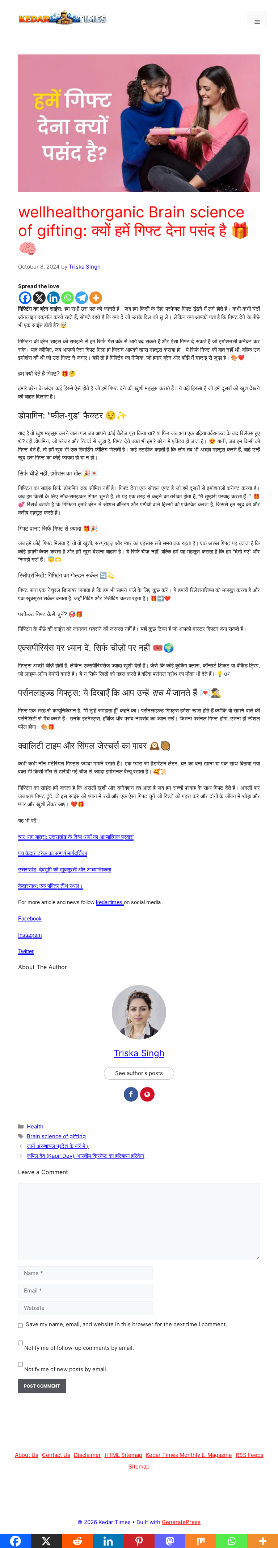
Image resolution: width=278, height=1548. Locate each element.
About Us (26, 1454)
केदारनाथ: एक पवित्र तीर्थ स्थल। (50, 886)
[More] (95, 297)
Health (35, 1126)
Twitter (26, 951)
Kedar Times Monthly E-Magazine (189, 1454)
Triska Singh (139, 1053)
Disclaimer (87, 1454)
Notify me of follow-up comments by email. (79, 1347)
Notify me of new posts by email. (66, 1369)
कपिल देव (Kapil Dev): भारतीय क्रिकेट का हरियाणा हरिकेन (85, 1155)
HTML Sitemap (123, 1454)
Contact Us (56, 1454)
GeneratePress (181, 1522)
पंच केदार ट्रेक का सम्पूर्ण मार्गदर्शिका (52, 853)
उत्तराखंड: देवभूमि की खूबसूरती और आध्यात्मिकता (64, 869)
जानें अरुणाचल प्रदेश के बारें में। (58, 1146)
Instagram (30, 935)
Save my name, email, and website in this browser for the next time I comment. (126, 1324)
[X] (39, 297)
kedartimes (110, 902)
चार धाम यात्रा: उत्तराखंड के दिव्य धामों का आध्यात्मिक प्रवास (76, 837)
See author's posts (139, 1073)
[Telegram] (81, 297)
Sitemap (139, 1466)
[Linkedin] (53, 297)
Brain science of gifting (56, 1136)
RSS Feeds (250, 1454)
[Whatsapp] (67, 297)
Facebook (30, 918)
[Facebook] (25, 297)
